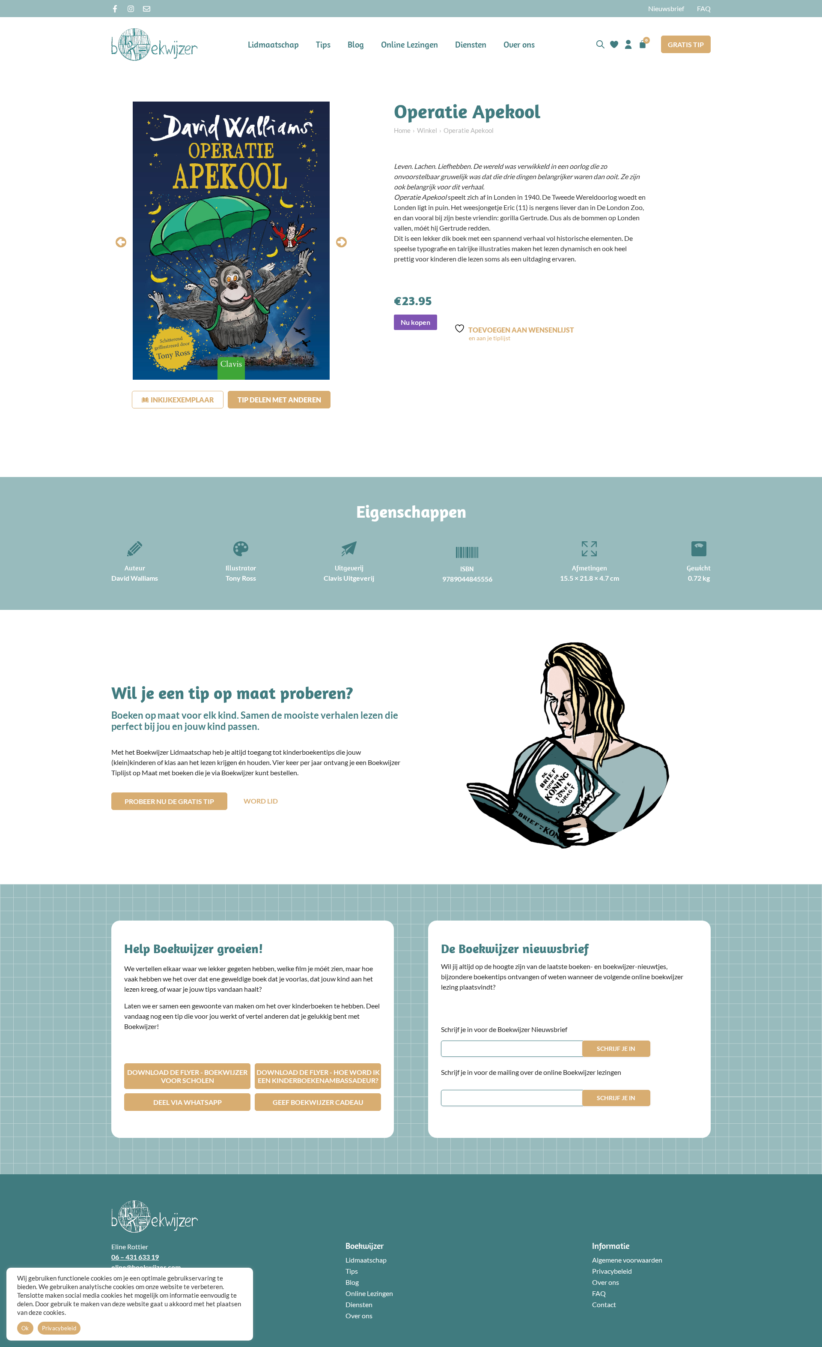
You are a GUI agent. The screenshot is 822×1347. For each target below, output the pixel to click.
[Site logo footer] (154, 1216)
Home (402, 130)
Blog (356, 44)
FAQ (704, 8)
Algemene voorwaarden (627, 1260)
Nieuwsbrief (666, 8)
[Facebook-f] (115, 8)
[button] (121, 242)
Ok (25, 1328)
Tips (323, 44)
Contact (604, 1304)
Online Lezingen (409, 44)
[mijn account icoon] (628, 44)
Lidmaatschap (273, 44)
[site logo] (154, 44)
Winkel (427, 130)
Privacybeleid (612, 1271)
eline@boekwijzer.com (146, 1267)
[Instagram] (130, 8)
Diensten (470, 44)
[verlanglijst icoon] (614, 44)
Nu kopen (415, 322)
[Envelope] (146, 8)
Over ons (519, 44)
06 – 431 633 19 (135, 1257)
